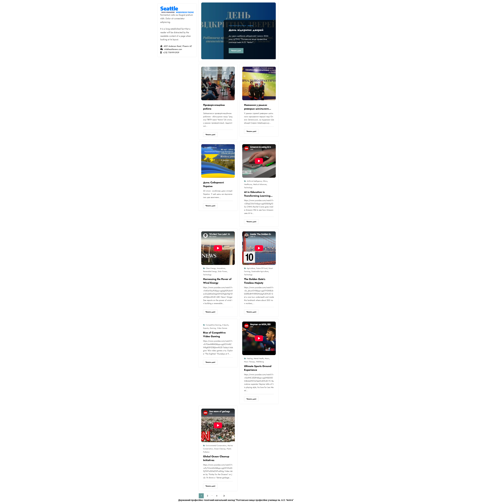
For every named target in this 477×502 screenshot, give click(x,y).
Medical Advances (260, 184)
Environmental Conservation (216, 445)
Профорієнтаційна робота (237, 26)
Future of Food (261, 268)
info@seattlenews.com (173, 49)
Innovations (221, 268)
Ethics (265, 181)
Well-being (260, 361)
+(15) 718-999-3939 (171, 52)
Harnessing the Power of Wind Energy (217, 281)
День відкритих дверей (246, 30)
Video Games (222, 328)
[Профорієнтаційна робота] (218, 83)
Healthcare (248, 184)
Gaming (213, 328)
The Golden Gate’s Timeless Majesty (254, 281)
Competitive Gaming (213, 325)
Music (267, 358)
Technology (248, 187)
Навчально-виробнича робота (257, 70)
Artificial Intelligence (254, 181)
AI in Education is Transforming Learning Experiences (257, 194)
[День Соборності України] (218, 160)
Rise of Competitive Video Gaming (214, 334)
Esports (206, 328)
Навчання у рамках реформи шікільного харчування (256, 107)
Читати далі (236, 50)
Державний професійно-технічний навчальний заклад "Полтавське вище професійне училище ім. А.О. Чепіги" (236, 500)
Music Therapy (249, 361)
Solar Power (222, 271)
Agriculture (251, 268)
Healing (250, 358)
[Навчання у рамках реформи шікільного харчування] (259, 83)
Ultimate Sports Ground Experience (257, 368)
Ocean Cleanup (219, 448)
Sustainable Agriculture (259, 271)
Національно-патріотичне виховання (218, 151)
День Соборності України (213, 184)
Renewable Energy (210, 271)
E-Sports (225, 325)
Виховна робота (210, 147)
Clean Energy (211, 268)
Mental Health (259, 358)
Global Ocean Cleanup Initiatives (216, 458)
